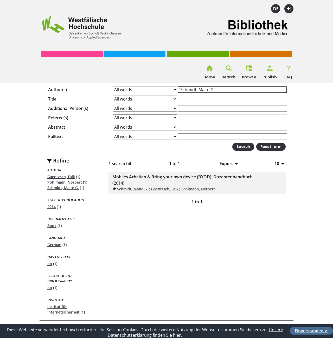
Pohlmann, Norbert (64, 182)
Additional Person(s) (68, 108)
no (49, 263)
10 (276, 163)
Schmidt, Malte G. (63, 187)
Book (51, 225)
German (54, 244)
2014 (51, 206)
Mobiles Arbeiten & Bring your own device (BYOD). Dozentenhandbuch (182, 177)
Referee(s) (58, 118)
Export (226, 163)
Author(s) (57, 89)
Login (288, 8)
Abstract (56, 127)
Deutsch (275, 8)
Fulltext (55, 136)
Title (52, 99)
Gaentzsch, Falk (61, 176)
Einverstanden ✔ (311, 331)
